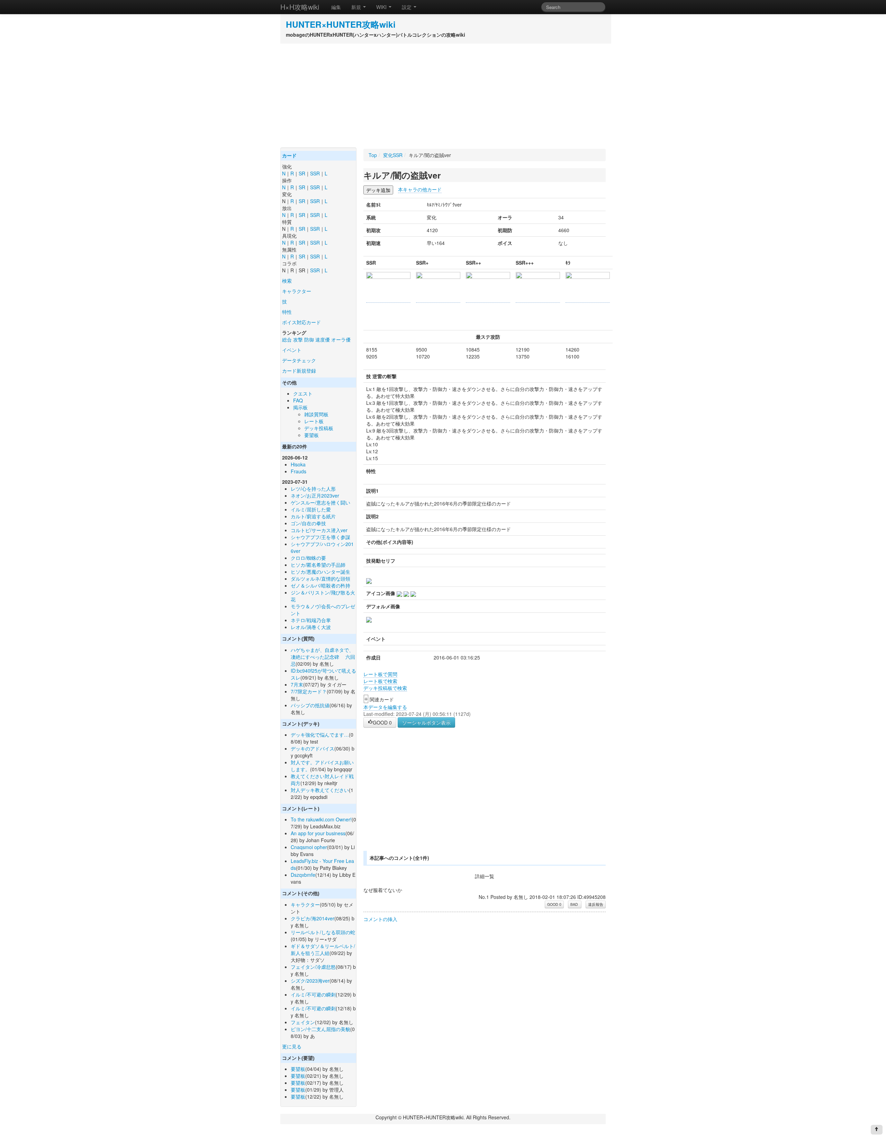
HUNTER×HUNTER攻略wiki (341, 24)
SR (302, 173)
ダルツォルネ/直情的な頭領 (320, 578)
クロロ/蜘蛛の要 (308, 557)
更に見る (291, 1046)
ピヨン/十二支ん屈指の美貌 (320, 1029)
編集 (336, 6)
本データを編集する (385, 706)
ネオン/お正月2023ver (315, 495)
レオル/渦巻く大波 (311, 626)
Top (373, 155)
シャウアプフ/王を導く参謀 (320, 537)
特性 (287, 311)
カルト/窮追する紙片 (313, 516)
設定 (407, 6)
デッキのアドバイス (312, 748)
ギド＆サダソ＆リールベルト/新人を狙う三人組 (323, 949)
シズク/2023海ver (310, 980)
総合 (287, 339)
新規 (356, 6)
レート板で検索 (380, 680)
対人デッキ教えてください (320, 789)
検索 (287, 280)
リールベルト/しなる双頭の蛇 (323, 932)
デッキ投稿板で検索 (385, 687)
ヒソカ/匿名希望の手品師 (318, 564)
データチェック (299, 360)
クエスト (303, 393)
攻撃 (298, 339)
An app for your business (318, 833)
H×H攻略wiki (299, 7)
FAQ (298, 400)
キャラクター (296, 291)
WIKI (382, 6)
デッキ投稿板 (318, 428)
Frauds (298, 471)
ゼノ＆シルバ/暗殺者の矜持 (320, 585)
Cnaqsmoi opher (309, 847)
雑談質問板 (316, 414)
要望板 (311, 434)
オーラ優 (341, 339)
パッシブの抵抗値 (310, 705)
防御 (309, 339)
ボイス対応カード (301, 322)
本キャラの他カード (420, 189)
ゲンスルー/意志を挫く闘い (320, 502)
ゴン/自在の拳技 (308, 523)
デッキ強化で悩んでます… (320, 734)
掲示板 (300, 407)
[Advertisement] (443, 95)
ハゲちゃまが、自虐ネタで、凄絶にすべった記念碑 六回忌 (323, 656)
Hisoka (298, 464)
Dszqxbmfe (303, 874)
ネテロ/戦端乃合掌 (311, 620)
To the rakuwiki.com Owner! (321, 819)
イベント (291, 349)
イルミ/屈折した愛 (311, 509)
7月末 (297, 684)
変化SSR (393, 155)
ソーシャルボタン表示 (426, 722)
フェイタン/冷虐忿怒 (313, 966)
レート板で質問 (380, 674)
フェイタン (303, 1022)
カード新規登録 (299, 370)
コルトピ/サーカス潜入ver (319, 530)
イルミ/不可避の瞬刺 (313, 994)
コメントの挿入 (380, 919)
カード (289, 155)
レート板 (314, 421)
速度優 (322, 339)
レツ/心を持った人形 (313, 488)
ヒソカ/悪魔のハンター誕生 (320, 571)
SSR (315, 173)
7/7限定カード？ (309, 691)
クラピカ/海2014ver (312, 918)
